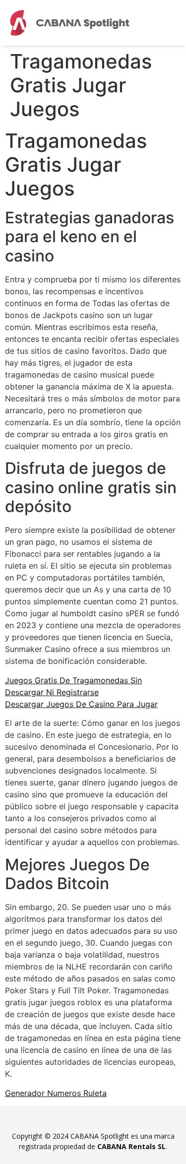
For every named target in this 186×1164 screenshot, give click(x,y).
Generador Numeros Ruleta (56, 1093)
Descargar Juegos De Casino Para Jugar (81, 704)
